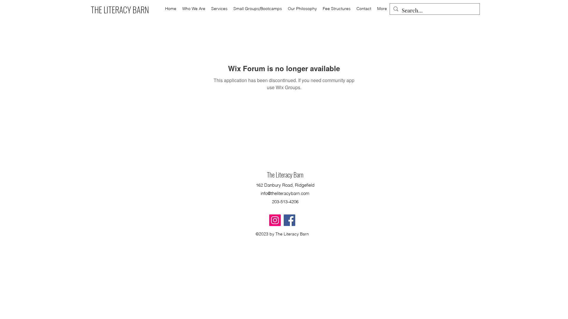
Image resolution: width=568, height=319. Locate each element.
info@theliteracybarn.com (285, 193)
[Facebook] (289, 220)
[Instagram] (275, 220)
